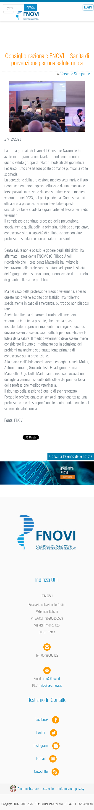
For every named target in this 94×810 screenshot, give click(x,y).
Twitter (43, 732)
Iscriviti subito (67, 477)
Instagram (43, 745)
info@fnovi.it (51, 678)
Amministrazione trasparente (36, 788)
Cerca (30, 8)
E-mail (41, 758)
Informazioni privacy (71, 788)
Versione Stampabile (75, 73)
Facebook (43, 719)
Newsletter (43, 771)
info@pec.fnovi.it (50, 685)
